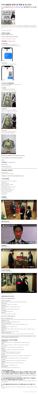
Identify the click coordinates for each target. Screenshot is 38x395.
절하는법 (2, 185)
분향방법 (2, 183)
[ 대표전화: (8, 41)
